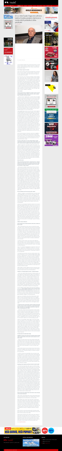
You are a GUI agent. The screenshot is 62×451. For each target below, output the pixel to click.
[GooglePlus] (7, 6)
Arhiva (44, 5)
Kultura (34, 5)
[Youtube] (13, 6)
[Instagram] (10, 6)
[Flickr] (9, 6)
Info (51, 5)
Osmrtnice (48, 5)
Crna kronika (30, 5)
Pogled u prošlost (39, 5)
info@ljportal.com (47, 443)
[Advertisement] (28, 51)
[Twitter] (12, 6)
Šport (22, 5)
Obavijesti (25, 5)
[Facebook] (5, 6)
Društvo (19, 5)
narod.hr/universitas (22, 421)
